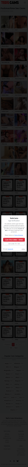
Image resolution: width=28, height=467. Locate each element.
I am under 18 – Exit (14, 244)
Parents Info (10, 249)
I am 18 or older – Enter (14, 240)
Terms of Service (18, 235)
